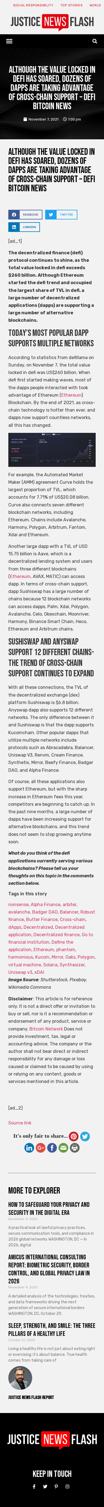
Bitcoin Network (46, 1029)
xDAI (39, 972)
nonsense (18, 904)
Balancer (69, 912)
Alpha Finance (45, 904)
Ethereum (71, 395)
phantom (65, 949)
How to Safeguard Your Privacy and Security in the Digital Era (49, 1209)
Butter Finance (42, 919)
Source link (19, 1123)
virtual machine (24, 964)
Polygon (86, 957)
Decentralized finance (57, 934)
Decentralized (38, 927)
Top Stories (71, 5)
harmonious (20, 957)
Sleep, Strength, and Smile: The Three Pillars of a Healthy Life (51, 1330)
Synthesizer (72, 964)
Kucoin (42, 957)
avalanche (19, 912)
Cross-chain (72, 919)
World (96, 5)
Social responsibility (33, 5)
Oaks (70, 957)
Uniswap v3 (20, 972)
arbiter (69, 904)
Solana (50, 964)
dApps (14, 927)
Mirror (57, 957)
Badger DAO (45, 912)
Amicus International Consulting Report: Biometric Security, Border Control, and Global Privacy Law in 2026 (49, 1269)
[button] (9, 41)
